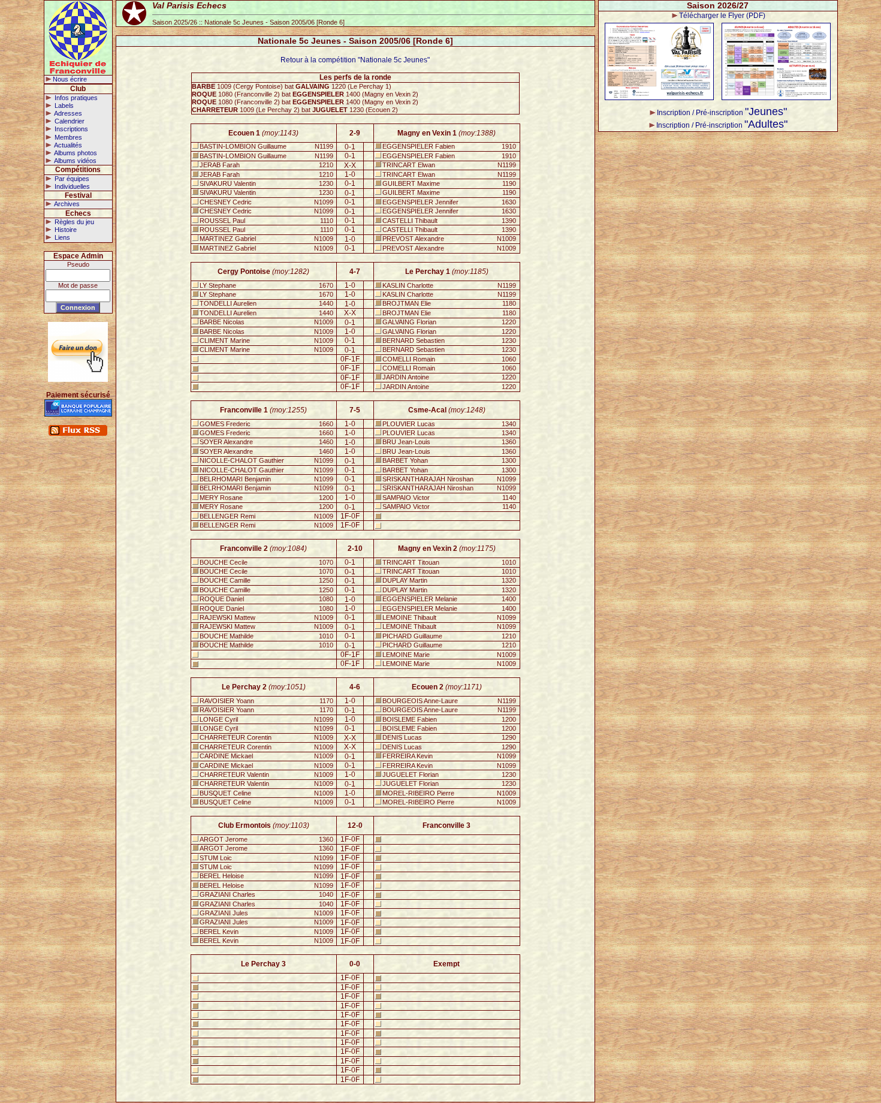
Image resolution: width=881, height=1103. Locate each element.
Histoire (65, 229)
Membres (67, 137)
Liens (61, 237)
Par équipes (71, 178)
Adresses (67, 113)
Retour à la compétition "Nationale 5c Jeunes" (355, 60)
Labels (63, 105)
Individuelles (71, 186)
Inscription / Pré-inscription (722, 113)
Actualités (67, 145)
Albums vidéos (74, 160)
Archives (66, 203)
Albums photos (75, 152)
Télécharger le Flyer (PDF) (722, 15)
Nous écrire (70, 79)
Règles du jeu (73, 221)
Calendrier (69, 121)
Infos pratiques (75, 97)
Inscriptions (70, 128)
